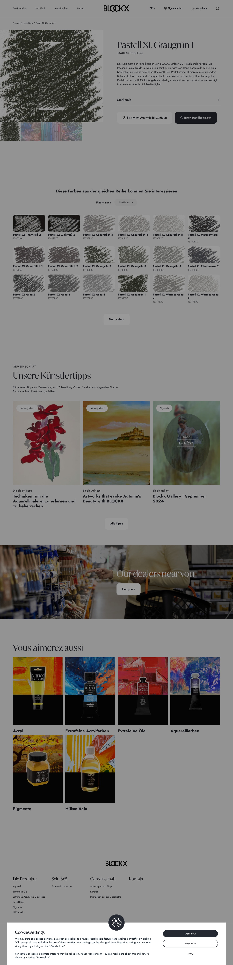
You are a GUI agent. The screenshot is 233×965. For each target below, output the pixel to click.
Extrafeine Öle (20, 891)
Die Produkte (19, 8)
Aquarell (17, 886)
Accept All (190, 933)
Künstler (94, 891)
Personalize (190, 943)
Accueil (16, 23)
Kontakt (80, 8)
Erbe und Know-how (62, 886)
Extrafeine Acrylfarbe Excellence (29, 896)
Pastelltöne (18, 902)
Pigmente (17, 907)
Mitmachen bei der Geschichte (105, 896)
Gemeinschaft (61, 8)
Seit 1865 (40, 8)
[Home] (116, 863)
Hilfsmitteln (18, 912)
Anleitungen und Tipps (101, 886)
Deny (190, 953)
